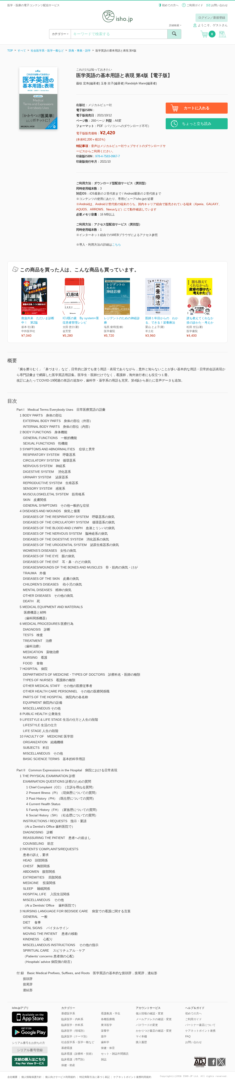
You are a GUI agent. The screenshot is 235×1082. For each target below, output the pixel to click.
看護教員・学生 (110, 1013)
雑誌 (103, 1059)
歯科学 (105, 1042)
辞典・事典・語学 (80, 50)
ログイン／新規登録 (211, 17)
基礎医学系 (68, 1013)
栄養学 (105, 1030)
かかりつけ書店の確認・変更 (154, 1030)
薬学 (103, 1036)
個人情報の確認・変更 (149, 1013)
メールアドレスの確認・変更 (154, 1019)
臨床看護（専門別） (73, 1059)
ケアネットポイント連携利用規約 (132, 1077)
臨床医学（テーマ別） (75, 1036)
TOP (10, 50)
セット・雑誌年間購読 (115, 1053)
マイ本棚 (141, 1036)
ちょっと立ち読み (196, 124)
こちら (116, 244)
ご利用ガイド (195, 5)
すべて (22, 50)
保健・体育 (108, 1048)
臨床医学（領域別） (73, 1030)
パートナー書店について (200, 1025)
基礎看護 (66, 1048)
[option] (42, 308)
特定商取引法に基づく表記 (94, 1077)
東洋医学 (106, 1025)
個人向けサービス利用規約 (60, 1077)
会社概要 (12, 1077)
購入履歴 (141, 1042)
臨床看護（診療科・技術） (77, 1053)
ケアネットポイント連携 (200, 1030)
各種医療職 (108, 1019)
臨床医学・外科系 (72, 1025)
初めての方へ (170, 5)
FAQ (187, 1036)
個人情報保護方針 (31, 1077)
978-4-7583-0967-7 (107, 156)
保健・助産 (68, 1065)
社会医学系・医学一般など (47, 50)
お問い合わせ (219, 5)
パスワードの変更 (147, 1025)
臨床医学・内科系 (72, 1019)
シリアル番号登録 (30, 1050)
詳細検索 (174, 25)
